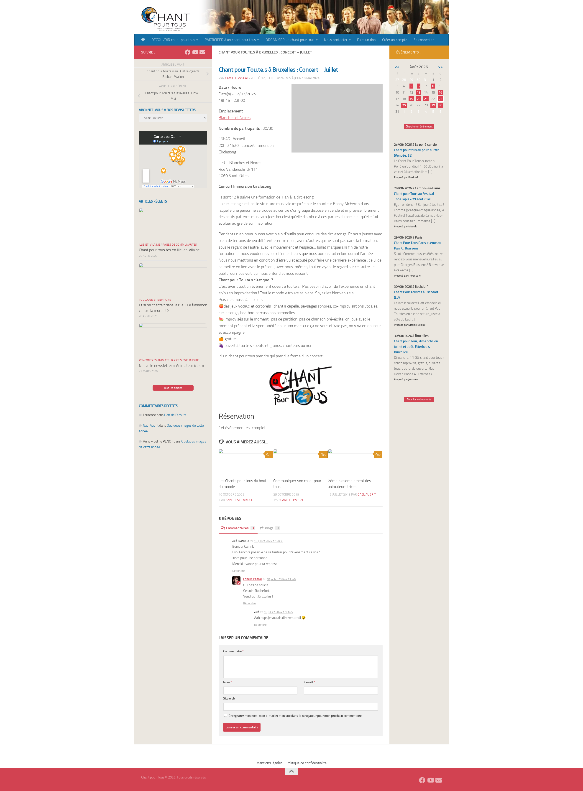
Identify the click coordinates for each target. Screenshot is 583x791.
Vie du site (191, 360)
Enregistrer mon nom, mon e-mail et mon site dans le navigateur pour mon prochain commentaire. (295, 716)
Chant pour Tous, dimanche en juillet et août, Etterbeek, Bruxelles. (416, 346)
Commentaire (233, 651)
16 (440, 92)
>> (440, 66)
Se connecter (424, 40)
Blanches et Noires (235, 117)
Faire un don (366, 40)
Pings (272, 528)
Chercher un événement (419, 126)
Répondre (238, 570)
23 (440, 99)
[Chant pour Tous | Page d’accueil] (165, 19)
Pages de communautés (179, 244)
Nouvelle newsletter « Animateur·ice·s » (171, 365)
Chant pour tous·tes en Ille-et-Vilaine (169, 250)
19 (411, 99)
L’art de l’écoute (175, 415)
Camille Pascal (236, 78)
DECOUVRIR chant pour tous (173, 40)
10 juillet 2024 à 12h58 (268, 541)
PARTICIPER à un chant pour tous (230, 40)
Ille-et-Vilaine (149, 244)
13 (418, 92)
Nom (227, 682)
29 (433, 105)
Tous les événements (419, 399)
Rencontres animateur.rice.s (160, 360)
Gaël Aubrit (367, 494)
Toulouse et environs (155, 299)
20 (418, 99)
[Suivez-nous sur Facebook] (187, 52)
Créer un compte (394, 40)
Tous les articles (173, 387)
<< (397, 66)
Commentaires (240, 528)
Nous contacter (335, 40)
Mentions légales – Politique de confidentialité (291, 763)
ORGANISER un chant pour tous (290, 40)
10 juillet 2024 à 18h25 (278, 612)
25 (404, 105)
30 (440, 105)
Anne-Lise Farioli (239, 500)
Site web (229, 698)
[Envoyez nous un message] (202, 52)
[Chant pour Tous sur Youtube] (195, 52)
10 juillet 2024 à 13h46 (281, 579)
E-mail (309, 682)
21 (426, 99)
